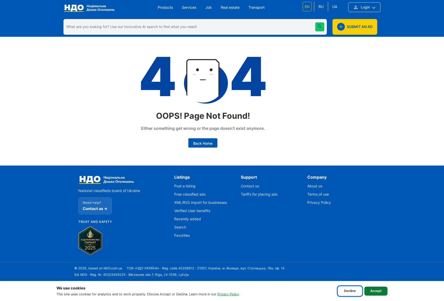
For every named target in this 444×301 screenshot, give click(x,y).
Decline (350, 291)
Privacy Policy (228, 294)
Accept (376, 291)
